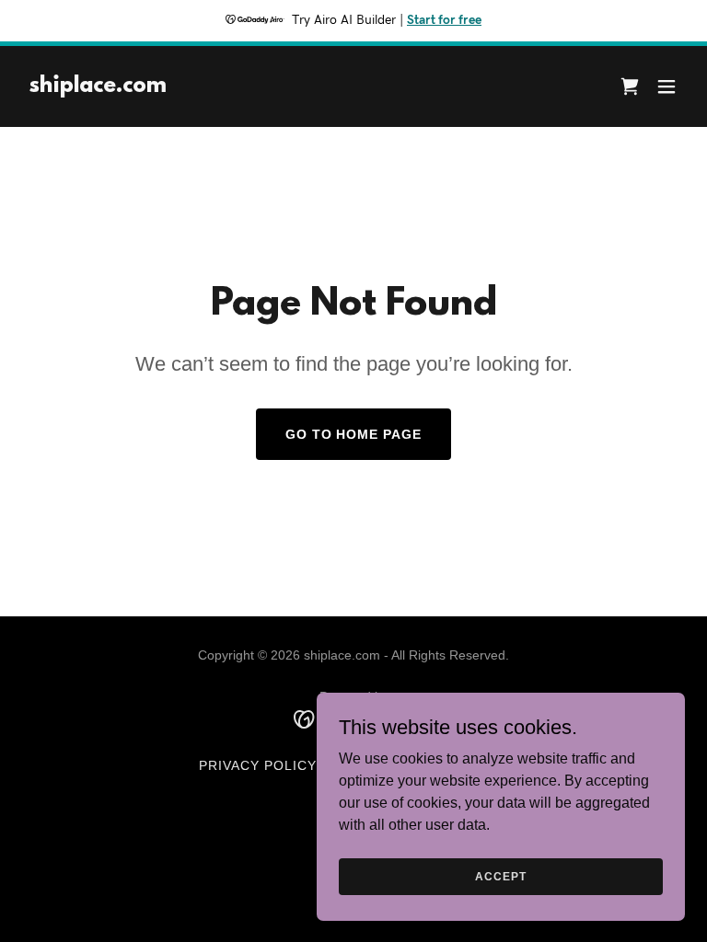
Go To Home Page (354, 434)
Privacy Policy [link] (258, 765)
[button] (666, 86)
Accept (500, 875)
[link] (98, 87)
